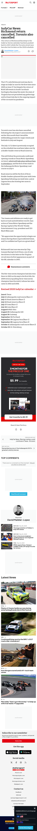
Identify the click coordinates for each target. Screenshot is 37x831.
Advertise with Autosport (18, 800)
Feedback (18, 792)
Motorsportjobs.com (18, 775)
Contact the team (18, 803)
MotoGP (12, 7)
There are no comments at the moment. (18, 464)
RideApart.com (18, 784)
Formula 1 (4, 7)
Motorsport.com (18, 778)
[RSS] (25, 762)
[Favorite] (29, 51)
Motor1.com (18, 772)
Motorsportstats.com (18, 781)
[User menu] (34, 2)
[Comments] (33, 51)
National (20, 7)
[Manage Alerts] (21, 429)
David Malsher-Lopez (11, 50)
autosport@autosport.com (18, 798)
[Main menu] (2, 2)
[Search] (30, 2)
